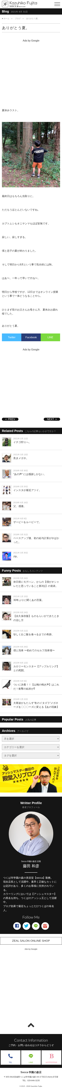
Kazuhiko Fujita (36, 1086)
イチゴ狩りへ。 (22, 442)
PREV (11, 419)
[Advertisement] (31, 74)
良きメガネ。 (21, 458)
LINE (50, 337)
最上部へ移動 (31, 1025)
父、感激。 (19, 506)
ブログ (18, 18)
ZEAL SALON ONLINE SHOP (31, 940)
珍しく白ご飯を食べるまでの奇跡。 (33, 634)
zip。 (16, 556)
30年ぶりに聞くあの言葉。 (28, 600)
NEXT (50, 419)
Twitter (11, 337)
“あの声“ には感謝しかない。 (29, 474)
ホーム (6, 18)
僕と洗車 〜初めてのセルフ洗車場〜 (34, 650)
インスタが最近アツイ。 (27, 490)
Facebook (31, 337)
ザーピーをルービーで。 (27, 522)
